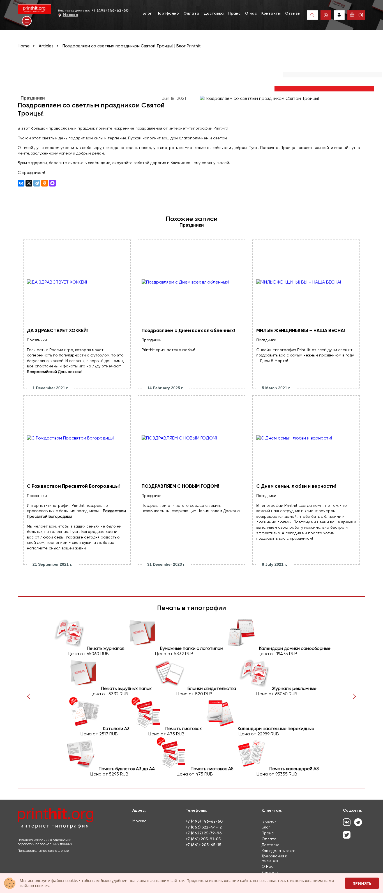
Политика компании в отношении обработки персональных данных (45, 842)
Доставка (214, 13)
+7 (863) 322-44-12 (204, 827)
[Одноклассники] (44, 183)
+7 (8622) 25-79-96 (204, 833)
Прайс (234, 13)
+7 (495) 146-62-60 (109, 10)
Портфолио (167, 13)
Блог (147, 13)
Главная (269, 821)
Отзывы (293, 13)
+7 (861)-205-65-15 (203, 845)
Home (24, 46)
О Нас (267, 866)
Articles (46, 46)
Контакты (271, 13)
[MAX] (52, 183)
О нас (251, 13)
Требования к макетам (274, 858)
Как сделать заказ (278, 850)
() (360, 15)
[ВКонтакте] (21, 183)
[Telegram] (36, 183)
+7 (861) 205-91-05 (203, 839)
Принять (362, 883)
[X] (29, 183)
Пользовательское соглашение (43, 851)
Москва (70, 14)
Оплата (191, 13)
